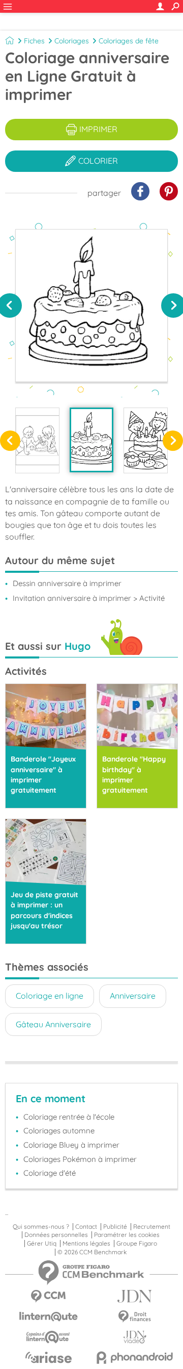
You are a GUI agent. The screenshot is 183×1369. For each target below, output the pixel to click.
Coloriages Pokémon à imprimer (80, 1159)
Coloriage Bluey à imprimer (71, 1145)
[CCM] (48, 1296)
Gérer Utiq (41, 1243)
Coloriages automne (59, 1130)
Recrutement (151, 1226)
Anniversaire (133, 996)
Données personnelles (56, 1234)
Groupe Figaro (136, 1243)
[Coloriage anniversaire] (92, 440)
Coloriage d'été (49, 1173)
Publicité (115, 1226)
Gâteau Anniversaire (53, 1024)
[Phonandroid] (135, 1357)
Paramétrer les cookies (127, 1234)
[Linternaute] (48, 1317)
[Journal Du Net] (135, 1296)
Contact (86, 1226)
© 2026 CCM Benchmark (92, 1252)
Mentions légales (86, 1243)
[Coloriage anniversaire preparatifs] (37, 440)
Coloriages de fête (129, 40)
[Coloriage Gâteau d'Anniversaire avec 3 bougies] (146, 440)
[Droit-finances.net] (135, 1316)
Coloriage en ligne (49, 996)
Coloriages (71, 40)
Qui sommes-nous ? (41, 1226)
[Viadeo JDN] (135, 1337)
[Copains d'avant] (48, 1337)
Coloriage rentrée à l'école (68, 1117)
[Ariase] (48, 1357)
